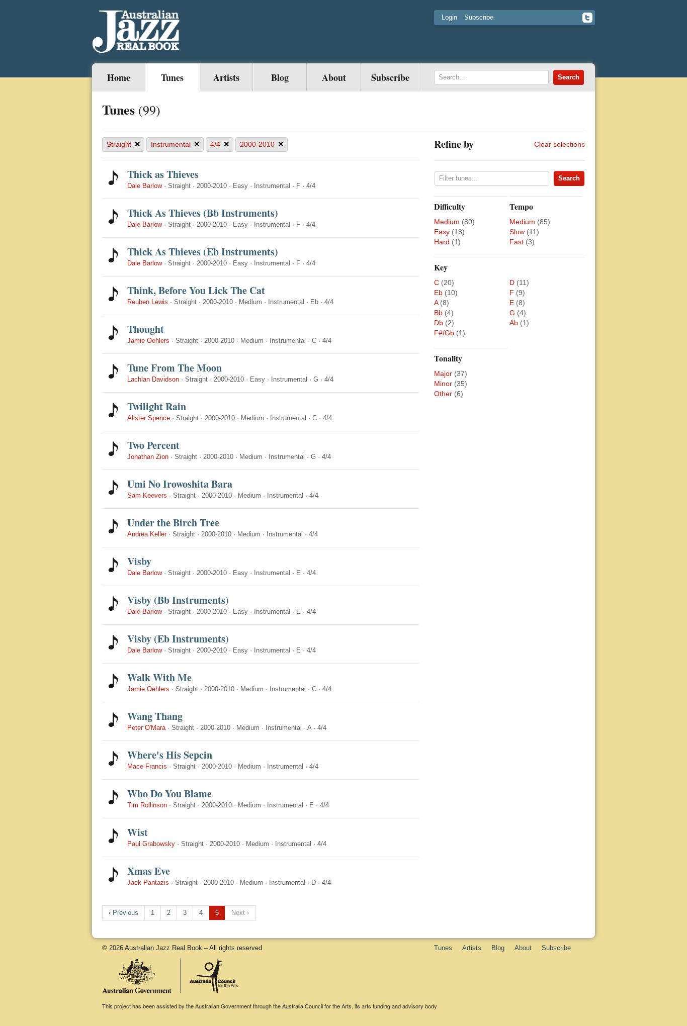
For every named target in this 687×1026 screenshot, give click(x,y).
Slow (517, 232)
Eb (438, 293)
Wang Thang (155, 716)
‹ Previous (123, 912)
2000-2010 (262, 144)
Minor (443, 384)
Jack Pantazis (148, 882)
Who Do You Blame (169, 793)
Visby (139, 561)
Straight (123, 144)
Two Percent (153, 445)
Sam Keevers (147, 495)
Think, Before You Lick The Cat (196, 290)
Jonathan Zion (147, 456)
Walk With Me (159, 677)
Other (443, 394)
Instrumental (175, 144)
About (334, 77)
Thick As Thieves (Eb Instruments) (202, 251)
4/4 (219, 144)
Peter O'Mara (146, 727)
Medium (447, 222)
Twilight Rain (156, 406)
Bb (438, 313)
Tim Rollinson (147, 805)
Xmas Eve (148, 871)
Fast (516, 242)
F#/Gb (444, 333)
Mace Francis (147, 766)
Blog (280, 77)
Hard (442, 242)
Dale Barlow (144, 186)
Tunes (172, 77)
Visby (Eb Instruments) (178, 638)
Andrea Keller (146, 534)
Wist (137, 832)
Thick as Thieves (163, 174)
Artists (226, 77)
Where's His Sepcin (169, 755)
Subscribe (478, 17)
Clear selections (559, 144)
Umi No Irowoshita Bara (179, 484)
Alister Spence (148, 418)
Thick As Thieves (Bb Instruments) (202, 213)
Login (449, 17)
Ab (513, 323)
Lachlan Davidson (153, 379)
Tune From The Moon (174, 367)
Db (438, 323)
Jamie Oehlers (148, 340)
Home (118, 77)
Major (443, 373)
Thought (145, 329)
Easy (442, 232)
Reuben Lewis (147, 302)
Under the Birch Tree (173, 522)
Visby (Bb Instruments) (178, 600)
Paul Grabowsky (151, 844)
